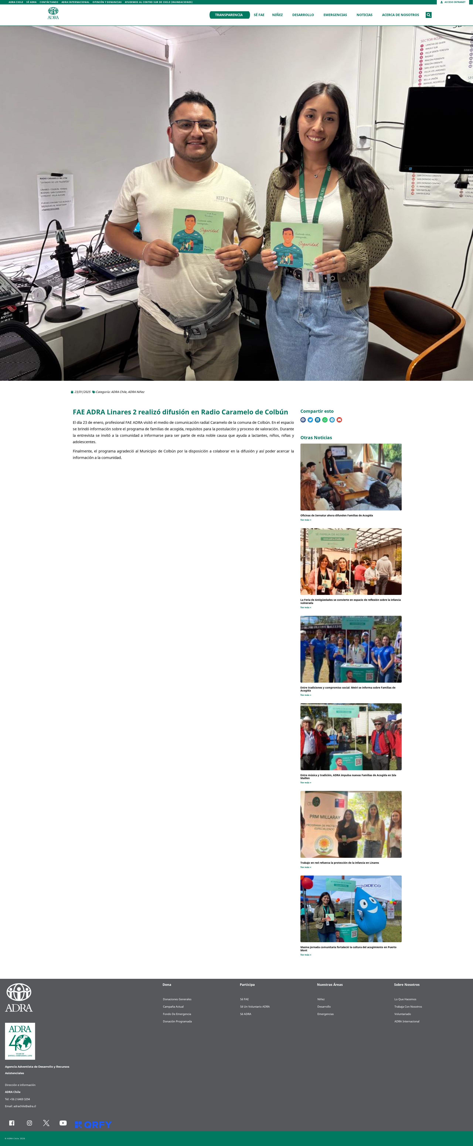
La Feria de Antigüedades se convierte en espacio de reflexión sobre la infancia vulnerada (350, 601)
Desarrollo (303, 15)
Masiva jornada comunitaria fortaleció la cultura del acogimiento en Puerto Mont (348, 948)
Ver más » (305, 520)
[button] (429, 15)
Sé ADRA (31, 2)
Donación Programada (177, 1021)
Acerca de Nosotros (400, 15)
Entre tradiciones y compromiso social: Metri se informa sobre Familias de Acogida (347, 689)
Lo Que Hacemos (405, 999)
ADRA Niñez (136, 392)
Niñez (277, 15)
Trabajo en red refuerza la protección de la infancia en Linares (339, 863)
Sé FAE (259, 15)
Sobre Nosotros (407, 984)
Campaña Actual (173, 1007)
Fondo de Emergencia (177, 1014)
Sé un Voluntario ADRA (255, 1007)
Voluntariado (402, 1014)
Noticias (364, 15)
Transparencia (229, 15)
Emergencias (335, 15)
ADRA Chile (16, 2)
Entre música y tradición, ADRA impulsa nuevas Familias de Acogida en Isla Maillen (348, 776)
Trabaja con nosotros (408, 1007)
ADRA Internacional (76, 2)
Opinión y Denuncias (107, 2)
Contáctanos (49, 2)
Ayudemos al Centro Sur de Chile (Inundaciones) (159, 2)
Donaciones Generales (177, 999)
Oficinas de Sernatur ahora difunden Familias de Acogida (336, 515)
